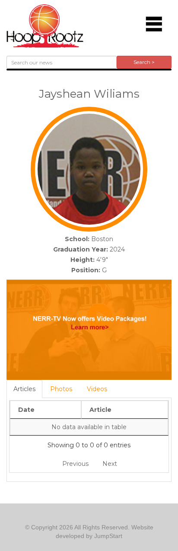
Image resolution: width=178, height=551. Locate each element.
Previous (75, 464)
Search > (144, 62)
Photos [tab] (61, 389)
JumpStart (108, 535)
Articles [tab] (24, 389)
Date (26, 410)
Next (109, 464)
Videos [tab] (97, 389)
